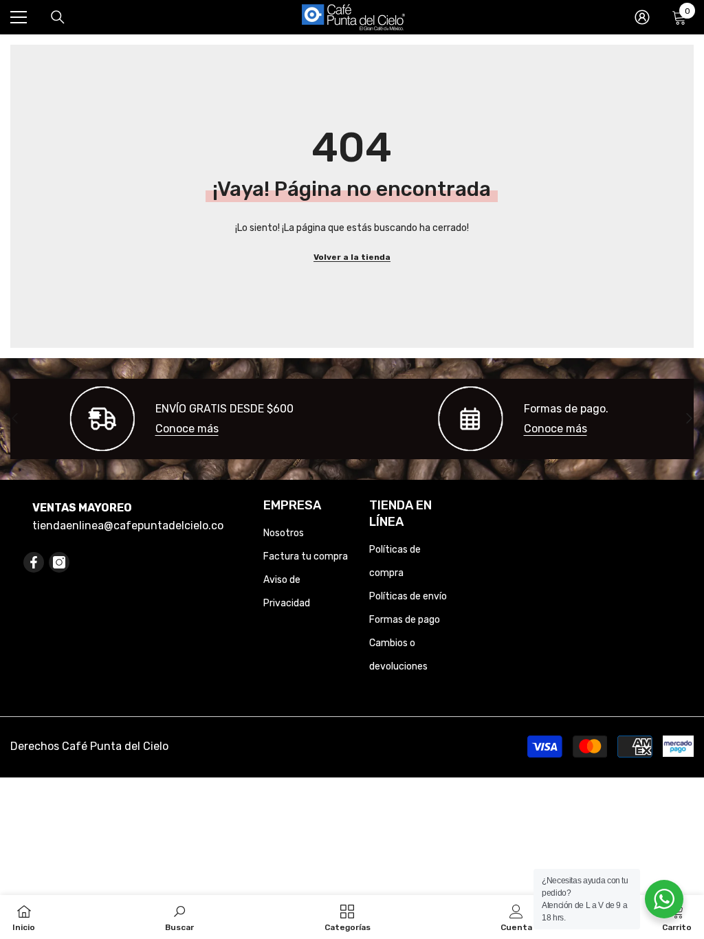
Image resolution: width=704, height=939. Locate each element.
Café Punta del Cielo (115, 746)
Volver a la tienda (352, 257)
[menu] (18, 17)
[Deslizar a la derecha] (688, 419)
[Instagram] (59, 562)
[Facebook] (33, 562)
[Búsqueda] (58, 17)
